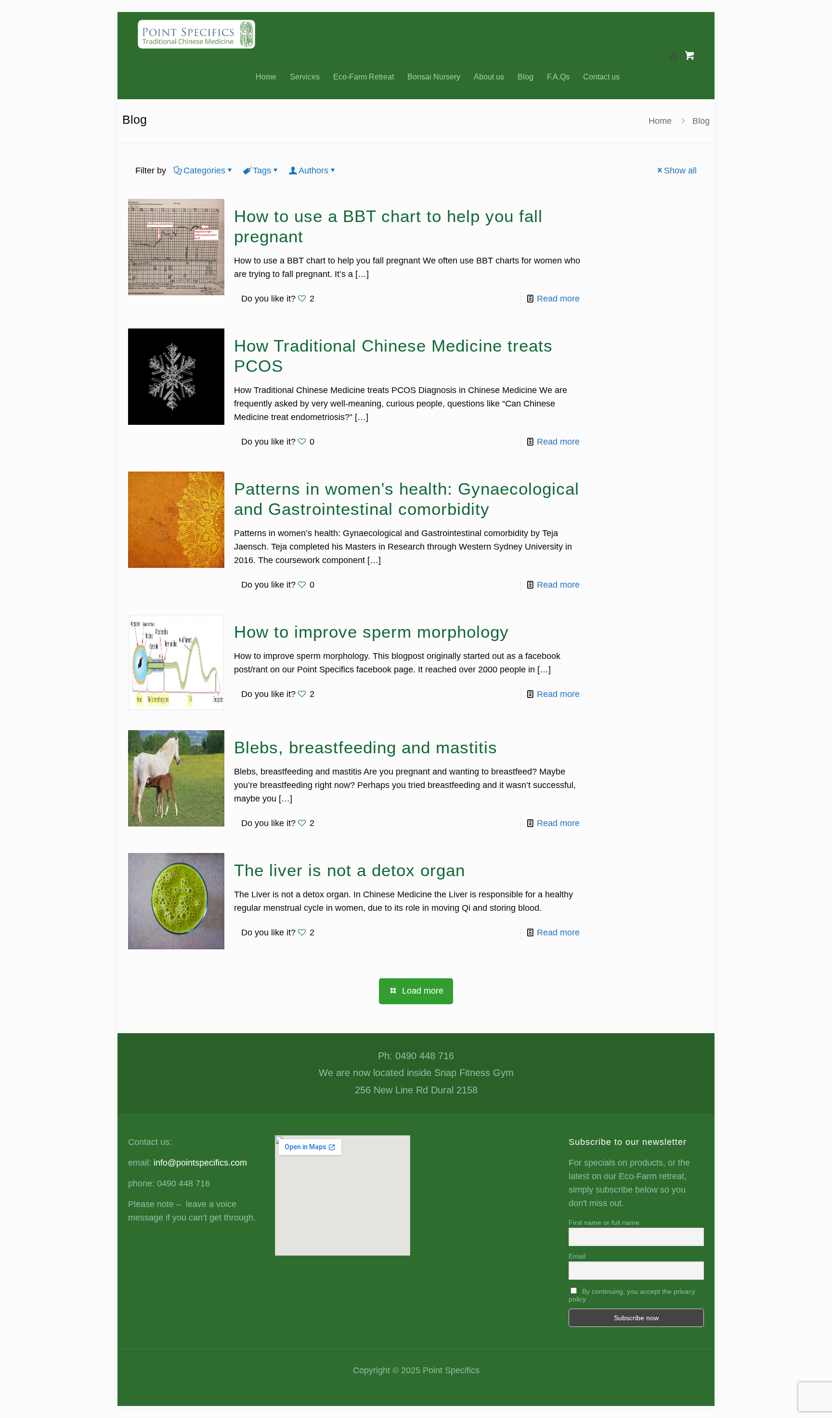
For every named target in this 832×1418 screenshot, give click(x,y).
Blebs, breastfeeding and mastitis (365, 747)
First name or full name (604, 1222)
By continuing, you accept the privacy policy (632, 1295)
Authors (313, 170)
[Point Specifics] (196, 33)
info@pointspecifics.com (200, 1163)
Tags (262, 170)
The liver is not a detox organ (349, 870)
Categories (204, 170)
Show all (680, 170)
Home (660, 121)
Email (577, 1256)
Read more (558, 298)
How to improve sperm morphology (371, 631)
